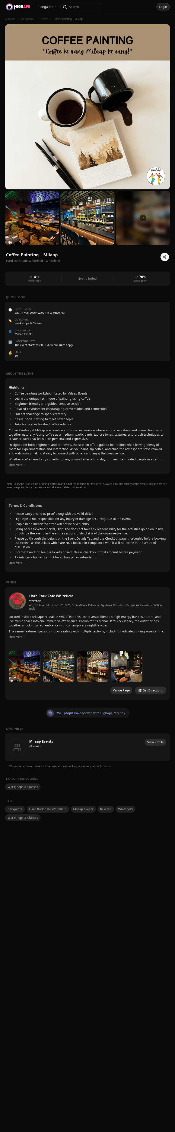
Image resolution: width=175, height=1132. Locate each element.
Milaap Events (83, 809)
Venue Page (121, 690)
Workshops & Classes (28, 323)
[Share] (164, 257)
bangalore (15, 809)
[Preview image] (24, 666)
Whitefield (53, 261)
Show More (15, 465)
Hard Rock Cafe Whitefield (47, 809)
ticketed (105, 809)
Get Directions (153, 690)
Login (163, 7)
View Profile (155, 742)
